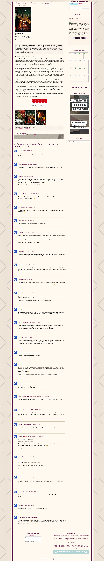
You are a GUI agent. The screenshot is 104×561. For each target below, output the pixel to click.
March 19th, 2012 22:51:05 (43, 396)
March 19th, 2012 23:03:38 (35, 409)
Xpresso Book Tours (73, 36)
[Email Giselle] (74, 39)
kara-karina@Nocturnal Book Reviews (27, 396)
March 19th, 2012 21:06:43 (32, 364)
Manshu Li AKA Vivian (25, 436)
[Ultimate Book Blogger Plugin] (79, 114)
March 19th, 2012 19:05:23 (28, 293)
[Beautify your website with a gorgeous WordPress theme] (71, 554)
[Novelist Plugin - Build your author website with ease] (79, 133)
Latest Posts (24, 133)
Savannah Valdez (23, 352)
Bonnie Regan (22, 517)
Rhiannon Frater (48, 137)
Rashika (76, 19)
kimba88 (21, 207)
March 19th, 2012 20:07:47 (27, 337)
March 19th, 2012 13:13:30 (27, 150)
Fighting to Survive (41, 137)
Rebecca (21, 505)
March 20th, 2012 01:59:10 (37, 436)
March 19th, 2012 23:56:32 (37, 424)
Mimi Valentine (22, 364)
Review (18, 137)
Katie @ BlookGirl (23, 193)
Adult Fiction (25, 137)
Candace (21, 383)
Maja (20, 176)
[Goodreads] (82, 39)
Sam (20, 279)
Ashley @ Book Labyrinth (25, 424)
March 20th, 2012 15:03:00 (34, 477)
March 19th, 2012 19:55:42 (28, 309)
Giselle (24, 5)
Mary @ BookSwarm (23, 322)
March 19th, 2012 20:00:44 (35, 322)
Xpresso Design (68, 559)
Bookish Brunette (23, 164)
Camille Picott (22, 491)
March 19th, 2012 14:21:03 (33, 193)
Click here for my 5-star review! (23, 128)
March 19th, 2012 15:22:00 (30, 220)
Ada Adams (21, 220)
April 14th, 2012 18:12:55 (31, 517)
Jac (19, 337)
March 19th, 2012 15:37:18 (28, 251)
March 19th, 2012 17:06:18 (27, 279)
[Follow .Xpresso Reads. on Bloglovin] (73, 4)
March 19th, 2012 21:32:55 (29, 383)
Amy (20, 150)
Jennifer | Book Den (23, 477)
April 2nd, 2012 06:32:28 (28, 505)
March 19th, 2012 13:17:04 (33, 164)
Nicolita (20, 264)
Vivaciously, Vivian (26, 448)
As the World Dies (33, 137)
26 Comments (37, 134)
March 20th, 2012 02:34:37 (28, 456)
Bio (17, 133)
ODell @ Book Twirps (24, 409)
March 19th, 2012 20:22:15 (33, 352)
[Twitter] (79, 39)
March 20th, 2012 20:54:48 (32, 491)
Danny (20, 309)
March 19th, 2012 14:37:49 (29, 207)
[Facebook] (76, 39)
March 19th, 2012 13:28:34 (27, 176)
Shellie (20, 251)
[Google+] (84, 39)
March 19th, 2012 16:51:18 (28, 264)
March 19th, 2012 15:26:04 (28, 232)
